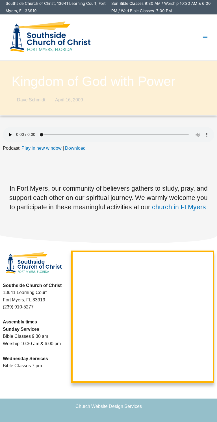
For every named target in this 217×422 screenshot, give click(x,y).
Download (75, 148)
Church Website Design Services (108, 406)
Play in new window (41, 148)
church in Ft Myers (179, 207)
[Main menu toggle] (205, 37)
